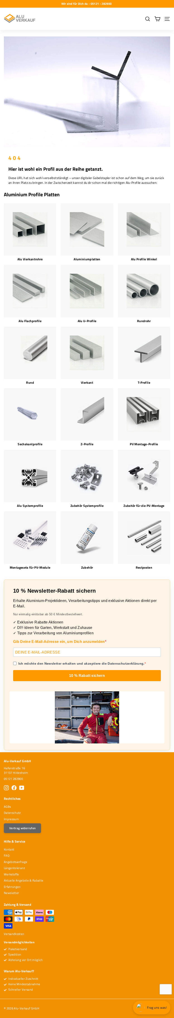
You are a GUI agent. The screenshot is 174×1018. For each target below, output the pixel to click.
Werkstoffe (11, 874)
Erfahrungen (12, 886)
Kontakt (9, 849)
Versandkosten (14, 934)
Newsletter (11, 893)
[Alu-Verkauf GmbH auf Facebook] (14, 787)
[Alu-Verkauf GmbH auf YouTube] (21, 787)
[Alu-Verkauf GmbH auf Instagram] (6, 787)
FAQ (7, 855)
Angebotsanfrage (15, 862)
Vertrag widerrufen (22, 828)
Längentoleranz (14, 868)
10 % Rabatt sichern (87, 676)
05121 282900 (13, 778)
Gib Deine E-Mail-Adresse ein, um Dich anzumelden (59, 642)
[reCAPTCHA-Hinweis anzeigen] (166, 989)
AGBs (7, 806)
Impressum (11, 819)
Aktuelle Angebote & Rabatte (23, 880)
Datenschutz (12, 812)
